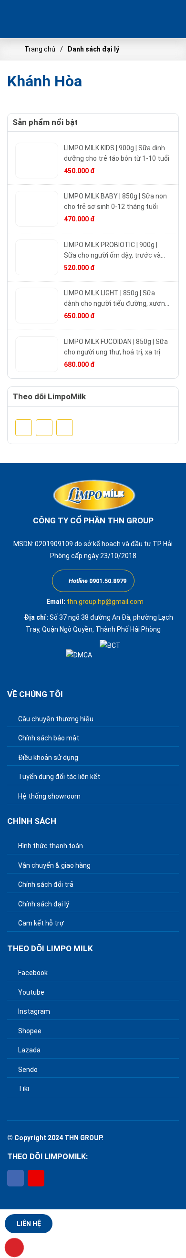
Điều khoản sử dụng (47, 757)
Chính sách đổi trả (45, 884)
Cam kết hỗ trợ (40, 923)
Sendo (27, 1069)
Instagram (33, 1011)
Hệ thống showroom (49, 796)
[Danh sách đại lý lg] (43, 19)
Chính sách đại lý (43, 904)
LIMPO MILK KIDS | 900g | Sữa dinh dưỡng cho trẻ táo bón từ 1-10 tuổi (116, 153)
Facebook (32, 973)
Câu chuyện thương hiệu (55, 719)
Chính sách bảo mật (48, 738)
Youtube (30, 992)
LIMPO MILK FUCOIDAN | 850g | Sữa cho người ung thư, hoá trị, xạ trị (116, 347)
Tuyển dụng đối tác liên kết (58, 776)
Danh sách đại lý (93, 49)
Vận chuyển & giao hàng (54, 865)
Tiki (23, 1088)
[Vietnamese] (145, 19)
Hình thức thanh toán (50, 846)
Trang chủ (39, 49)
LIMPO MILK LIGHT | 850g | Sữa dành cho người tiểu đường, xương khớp (116, 299)
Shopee (29, 1031)
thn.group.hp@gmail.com (105, 601)
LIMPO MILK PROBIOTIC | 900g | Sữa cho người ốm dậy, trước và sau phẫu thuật (112, 250)
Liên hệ (29, 1223)
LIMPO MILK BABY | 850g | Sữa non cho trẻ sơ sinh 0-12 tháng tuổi (115, 201)
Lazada (29, 1050)
